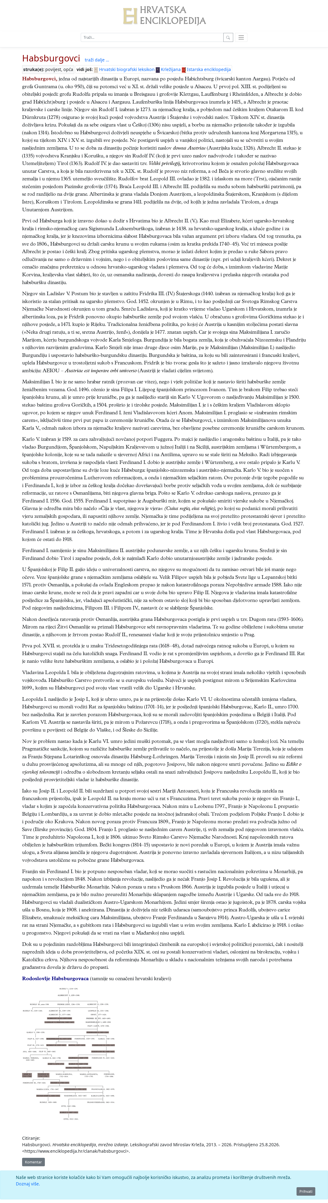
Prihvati (305, 1191)
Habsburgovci (51, 58)
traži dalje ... (97, 60)
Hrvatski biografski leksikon (126, 69)
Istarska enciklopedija (208, 69)
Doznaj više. (28, 1184)
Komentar (33, 1162)
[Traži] (228, 37)
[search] (241, 37)
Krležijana (170, 69)
